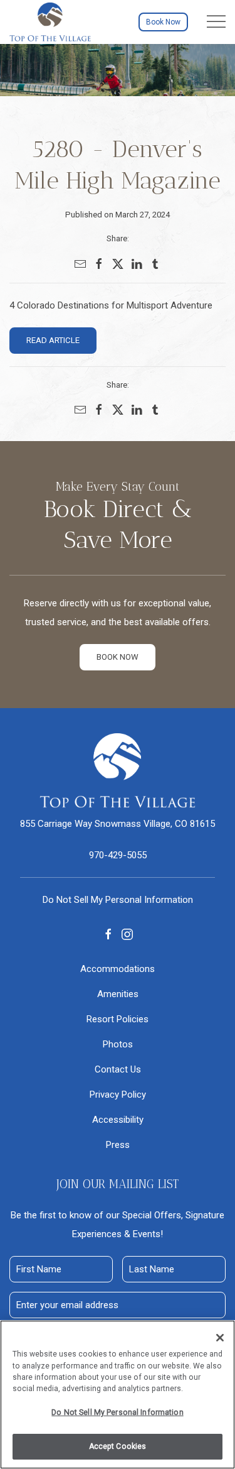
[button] (216, 22)
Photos (118, 1044)
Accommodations (117, 969)
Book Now (163, 22)
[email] (80, 264)
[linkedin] (136, 264)
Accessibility (118, 1119)
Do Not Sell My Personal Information (117, 1412)
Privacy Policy (118, 1094)
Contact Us (118, 1069)
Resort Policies (117, 1019)
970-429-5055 (118, 855)
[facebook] (99, 264)
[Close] (220, 1338)
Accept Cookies (118, 1446)
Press (118, 1144)
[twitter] (118, 264)
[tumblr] (155, 264)
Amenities (117, 994)
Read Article (53, 340)
